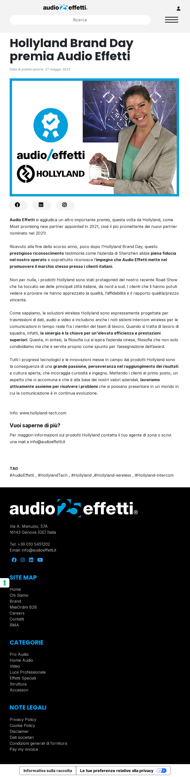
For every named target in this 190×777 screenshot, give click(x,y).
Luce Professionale (28, 672)
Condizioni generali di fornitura (38, 743)
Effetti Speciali (23, 678)
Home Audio (21, 660)
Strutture (18, 684)
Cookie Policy (22, 725)
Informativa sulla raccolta (48, 770)
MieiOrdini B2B (23, 607)
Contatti (17, 619)
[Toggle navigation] (171, 19)
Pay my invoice (24, 749)
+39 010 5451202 (34, 544)
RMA (14, 624)
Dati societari (22, 737)
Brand (15, 601)
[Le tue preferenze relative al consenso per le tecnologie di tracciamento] (4, 583)
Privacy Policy (23, 719)
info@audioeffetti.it (39, 550)
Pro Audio (19, 654)
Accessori (19, 689)
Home (15, 589)
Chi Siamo (19, 595)
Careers (17, 613)
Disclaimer (19, 731)
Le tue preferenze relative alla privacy (116, 770)
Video (15, 666)
